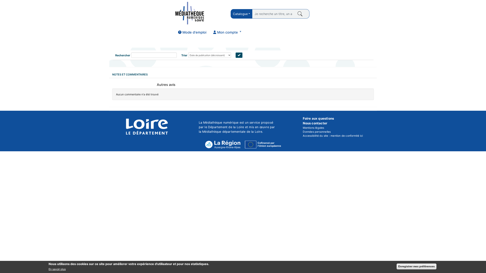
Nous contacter (315, 123)
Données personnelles (317, 131)
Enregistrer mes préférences (416, 266)
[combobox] (241, 14)
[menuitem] (192, 32)
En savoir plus (57, 269)
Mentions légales (313, 127)
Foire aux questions (318, 118)
